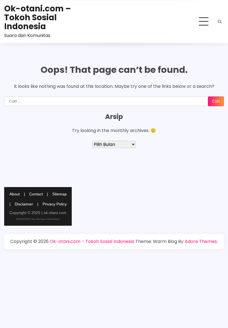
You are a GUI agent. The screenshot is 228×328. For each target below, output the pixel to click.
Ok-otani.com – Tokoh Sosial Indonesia (37, 17)
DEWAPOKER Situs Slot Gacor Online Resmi (38, 219)
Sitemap (59, 194)
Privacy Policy (55, 204)
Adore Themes (201, 241)
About (14, 194)
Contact (36, 194)
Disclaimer (24, 204)
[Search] (219, 22)
